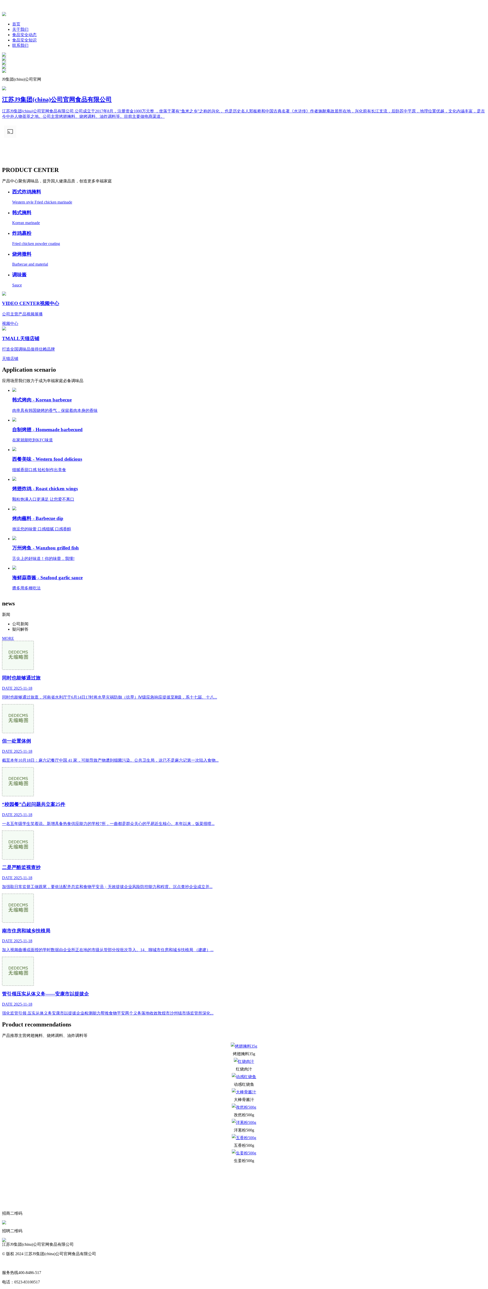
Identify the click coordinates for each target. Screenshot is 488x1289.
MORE (8, 638)
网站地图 (10, 1263)
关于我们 (20, 29)
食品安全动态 (24, 35)
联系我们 (20, 45)
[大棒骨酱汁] (244, 1092)
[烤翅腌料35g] (244, 1046)
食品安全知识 (24, 40)
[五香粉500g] (244, 1138)
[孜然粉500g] (244, 1107)
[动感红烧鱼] (244, 1077)
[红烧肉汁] (244, 1061)
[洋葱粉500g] (244, 1122)
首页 (16, 24)
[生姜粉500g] (244, 1153)
